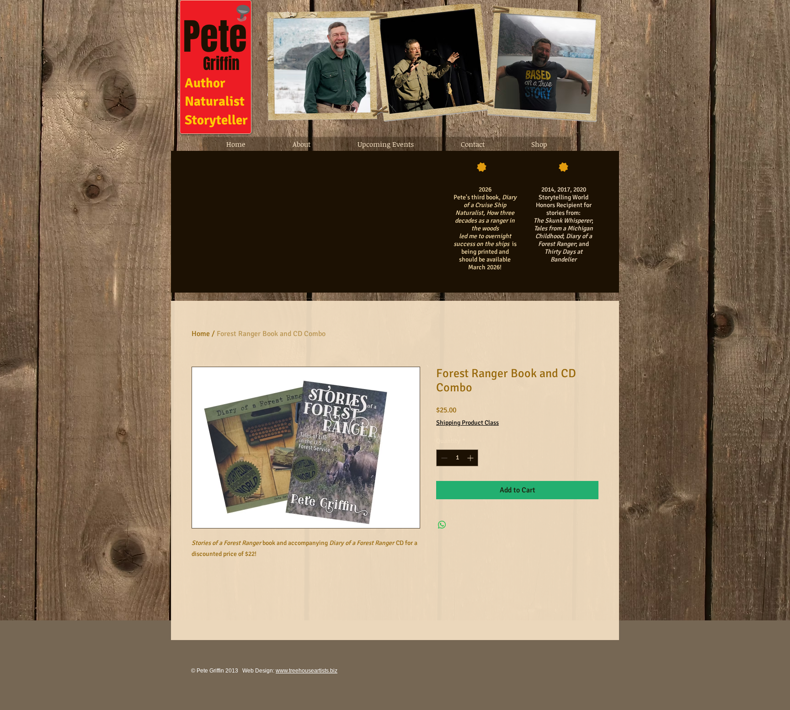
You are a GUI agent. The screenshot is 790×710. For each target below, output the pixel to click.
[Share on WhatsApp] (442, 524)
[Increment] (471, 458)
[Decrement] (443, 458)
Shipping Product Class (467, 423)
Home (201, 333)
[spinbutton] (457, 458)
